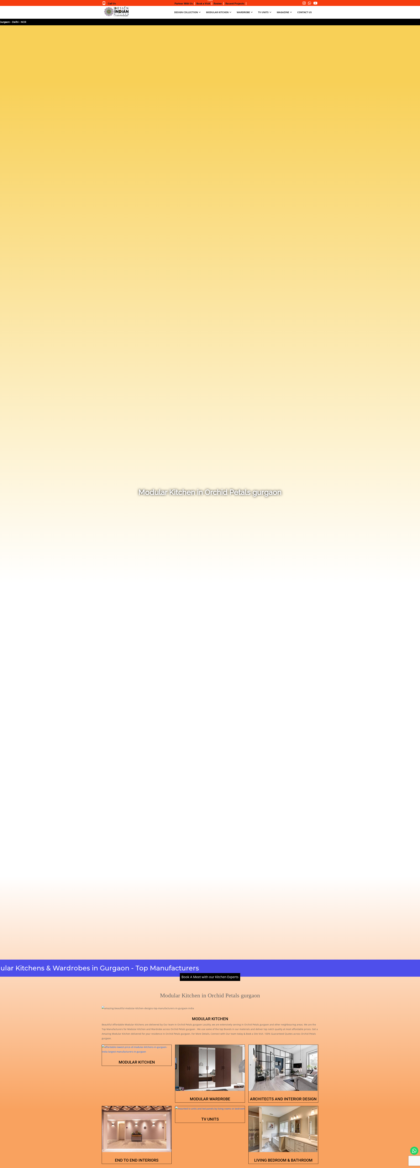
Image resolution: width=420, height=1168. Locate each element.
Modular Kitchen (217, 12)
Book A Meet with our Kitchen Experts (210, 977)
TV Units (263, 12)
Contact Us (304, 12)
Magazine (283, 12)
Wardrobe (243, 12)
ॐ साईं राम (210, 0)
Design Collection (186, 12)
